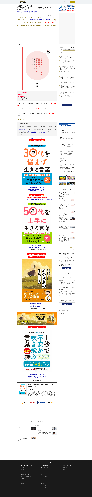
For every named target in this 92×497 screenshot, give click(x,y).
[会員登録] (72, 2)
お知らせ (64, 472)
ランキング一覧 (67, 105)
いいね (73, 49)
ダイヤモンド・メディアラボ (45, 489)
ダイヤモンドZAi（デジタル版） (46, 472)
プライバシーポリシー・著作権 (26, 476)
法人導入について (24, 483)
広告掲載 (22, 480)
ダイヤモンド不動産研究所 (45, 480)
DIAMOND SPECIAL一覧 (63, 310)
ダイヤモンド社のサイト (45, 465)
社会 (18, 12)
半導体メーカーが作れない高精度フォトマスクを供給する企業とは (67, 261)
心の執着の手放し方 (37, 306)
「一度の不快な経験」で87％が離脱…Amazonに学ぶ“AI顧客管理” (67, 258)
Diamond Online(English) (45, 467)
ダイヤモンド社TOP (66, 467)
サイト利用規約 (23, 472)
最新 (61, 49)
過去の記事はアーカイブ (34, 138)
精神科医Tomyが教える (37, 187)
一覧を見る (67, 268)
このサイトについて (24, 467)
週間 (69, 49)
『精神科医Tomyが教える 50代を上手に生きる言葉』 (42, 132)
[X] (41, 462)
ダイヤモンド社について (67, 465)
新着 (29, 1)
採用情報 (64, 471)
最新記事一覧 (66, 304)
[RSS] (51, 462)
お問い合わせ (23, 481)
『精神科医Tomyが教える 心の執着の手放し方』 (31, 131)
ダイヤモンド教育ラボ (44, 487)
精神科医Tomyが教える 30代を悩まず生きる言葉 (27, 12)
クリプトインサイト (44, 485)
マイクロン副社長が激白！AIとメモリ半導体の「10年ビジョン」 (67, 250)
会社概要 (64, 469)
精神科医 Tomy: (27, 11)
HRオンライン (43, 483)
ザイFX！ (42, 478)
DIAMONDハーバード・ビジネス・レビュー (48, 471)
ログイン (68, 1)
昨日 (65, 49)
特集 (41, 1)
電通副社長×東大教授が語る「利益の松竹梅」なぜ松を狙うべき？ (67, 265)
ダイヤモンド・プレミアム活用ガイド (27, 471)
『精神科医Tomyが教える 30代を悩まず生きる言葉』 (40, 19)
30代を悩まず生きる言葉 (37, 190)
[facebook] (46, 462)
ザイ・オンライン (44, 476)
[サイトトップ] (23, 2)
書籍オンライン (43, 474)
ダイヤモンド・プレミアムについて (26, 469)
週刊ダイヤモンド (44, 469)
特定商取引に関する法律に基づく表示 (27, 474)
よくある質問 (23, 478)
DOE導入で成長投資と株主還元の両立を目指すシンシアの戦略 (67, 254)
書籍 (45, 1)
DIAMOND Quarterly (44, 481)
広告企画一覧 (61, 313)
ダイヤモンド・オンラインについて (27, 465)
